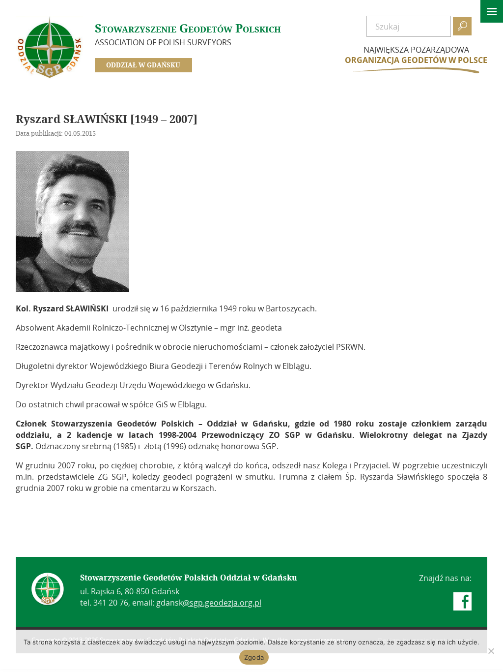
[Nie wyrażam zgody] (491, 651)
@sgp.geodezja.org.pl (222, 602)
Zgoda (254, 657)
